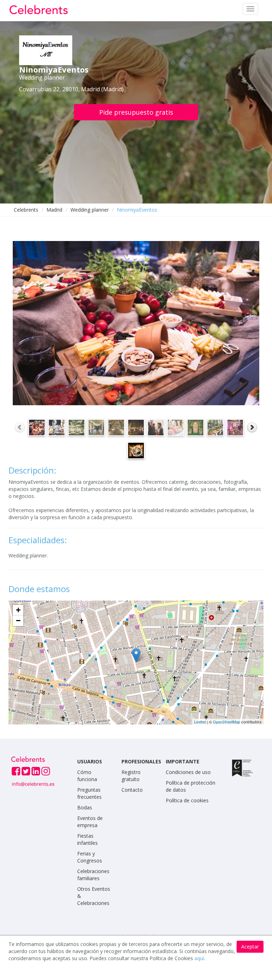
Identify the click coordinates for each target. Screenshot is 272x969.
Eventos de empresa (90, 821)
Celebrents (26, 209)
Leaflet (200, 721)
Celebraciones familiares (93, 875)
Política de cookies (187, 800)
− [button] (18, 620)
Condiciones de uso (188, 772)
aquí (199, 958)
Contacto (132, 789)
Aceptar (250, 946)
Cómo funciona (87, 775)
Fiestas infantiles (87, 839)
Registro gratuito (131, 775)
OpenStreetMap (226, 721)
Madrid (54, 209)
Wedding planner (89, 209)
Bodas (84, 807)
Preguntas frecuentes (89, 793)
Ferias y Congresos (89, 857)
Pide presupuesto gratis (136, 112)
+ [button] (18, 610)
